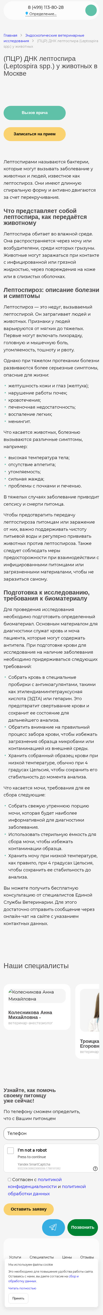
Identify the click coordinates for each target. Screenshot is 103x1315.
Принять (18, 1298)
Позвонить (82, 1227)
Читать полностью (22, 1288)
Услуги (15, 1257)
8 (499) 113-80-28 (46, 7)
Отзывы (87, 1257)
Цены (67, 1257)
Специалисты (42, 1257)
